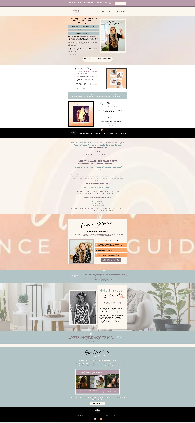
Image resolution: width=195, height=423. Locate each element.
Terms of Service (114, 415)
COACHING (111, 11)
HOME (97, 11)
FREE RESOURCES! (121, 11)
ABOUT (103, 11)
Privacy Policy (105, 415)
